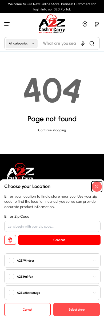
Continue (59, 240)
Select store (77, 309)
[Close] (97, 187)
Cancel (27, 309)
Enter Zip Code (16, 216)
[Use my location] (10, 240)
